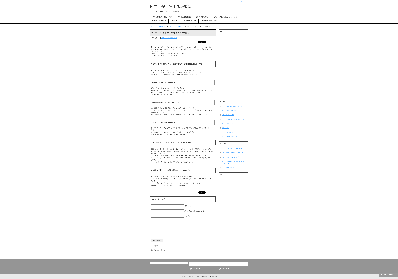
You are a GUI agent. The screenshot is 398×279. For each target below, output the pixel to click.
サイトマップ (244, 1)
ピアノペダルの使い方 (228, 167)
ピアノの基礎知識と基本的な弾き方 (162, 17)
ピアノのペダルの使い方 (159, 21)
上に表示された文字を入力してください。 (164, 250)
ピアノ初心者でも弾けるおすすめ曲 (232, 148)
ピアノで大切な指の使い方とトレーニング (225, 17)
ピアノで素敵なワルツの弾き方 (230, 157)
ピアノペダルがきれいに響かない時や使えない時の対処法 (234, 162)
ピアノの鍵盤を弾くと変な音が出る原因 (233, 153)
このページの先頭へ (389, 275)
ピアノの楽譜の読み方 (202, 17)
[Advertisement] (234, 65)
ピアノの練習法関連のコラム (209, 21)
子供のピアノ (174, 21)
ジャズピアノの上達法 (190, 21)
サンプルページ (196, 268)
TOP (158, 26)
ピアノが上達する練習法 (170, 6)
